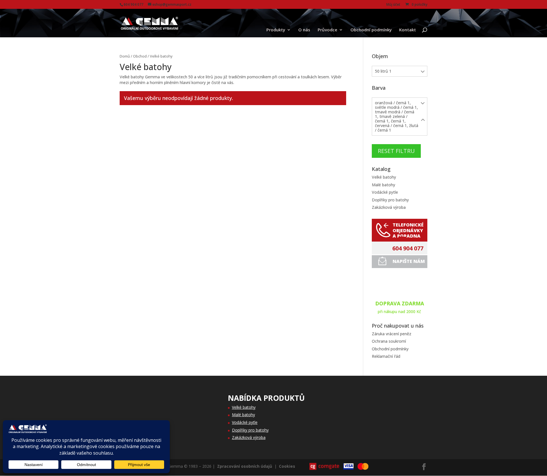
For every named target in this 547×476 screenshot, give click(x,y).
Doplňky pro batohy (390, 200)
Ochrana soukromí (389, 341)
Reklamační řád (386, 356)
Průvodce (327, 30)
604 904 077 (407, 248)
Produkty (275, 30)
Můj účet (393, 5)
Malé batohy (383, 184)
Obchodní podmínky (371, 30)
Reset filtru (396, 151)
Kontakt (407, 30)
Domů (125, 56)
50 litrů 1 (383, 71)
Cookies (287, 466)
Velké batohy (384, 177)
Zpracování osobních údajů (244, 466)
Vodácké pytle (385, 192)
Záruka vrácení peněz (391, 333)
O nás (304, 30)
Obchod (140, 56)
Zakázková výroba (389, 207)
